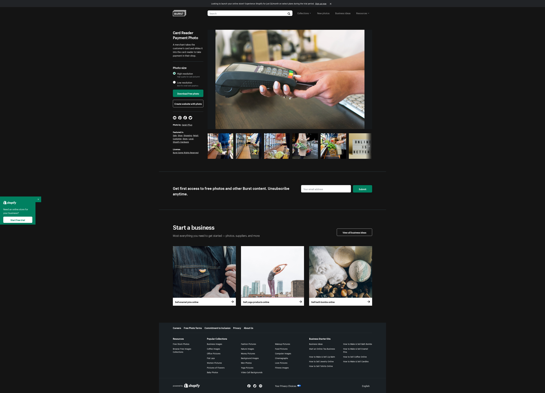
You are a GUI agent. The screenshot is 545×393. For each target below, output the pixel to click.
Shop (180, 135)
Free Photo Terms (193, 327)
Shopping (188, 135)
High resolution (185, 73)
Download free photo (188, 93)
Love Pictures (281, 362)
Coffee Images (213, 348)
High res (214, 156)
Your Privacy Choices (285, 385)
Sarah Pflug (187, 124)
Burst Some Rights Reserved (185, 152)
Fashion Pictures (248, 343)
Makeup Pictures (282, 343)
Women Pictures (214, 362)
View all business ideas (354, 232)
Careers (177, 327)
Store (185, 138)
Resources (361, 13)
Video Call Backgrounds (251, 372)
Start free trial (18, 220)
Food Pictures (281, 348)
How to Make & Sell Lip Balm (322, 356)
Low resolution (184, 82)
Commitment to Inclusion (217, 327)
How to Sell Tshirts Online (321, 365)
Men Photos (246, 362)
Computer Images (283, 353)
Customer (177, 138)
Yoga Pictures (247, 367)
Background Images (250, 358)
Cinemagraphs (281, 358)
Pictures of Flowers (216, 367)
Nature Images (247, 348)
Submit (362, 189)
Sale (175, 135)
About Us (248, 327)
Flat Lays (211, 358)
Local (191, 138)
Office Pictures (213, 353)
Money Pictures (248, 353)
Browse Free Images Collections (182, 350)
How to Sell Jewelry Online (321, 361)
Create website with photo (188, 103)
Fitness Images (282, 367)
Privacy (237, 327)
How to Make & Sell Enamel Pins (355, 350)
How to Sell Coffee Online (355, 356)
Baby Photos (212, 372)
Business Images (214, 343)
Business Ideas (316, 343)
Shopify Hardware (181, 141)
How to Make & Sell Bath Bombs (357, 343)
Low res (225, 156)
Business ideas (343, 13)
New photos (323, 13)
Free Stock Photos (181, 343)
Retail (195, 135)
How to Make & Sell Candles (356, 361)
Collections (303, 13)
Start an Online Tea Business (322, 348)
